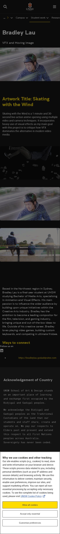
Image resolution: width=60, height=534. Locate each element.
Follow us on (6, 346)
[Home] (30, 6)
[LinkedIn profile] (2, 350)
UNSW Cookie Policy (33, 496)
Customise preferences (30, 523)
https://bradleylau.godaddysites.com (37, 357)
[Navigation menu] (55, 6)
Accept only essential (30, 514)
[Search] (5, 6)
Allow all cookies (30, 505)
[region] (30, 493)
